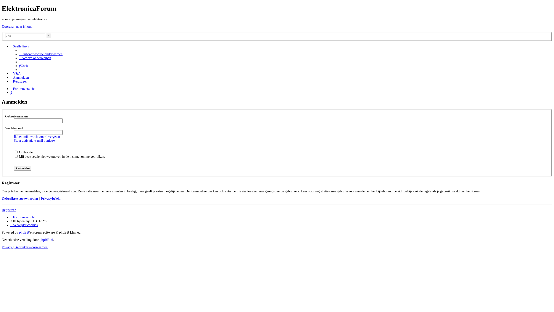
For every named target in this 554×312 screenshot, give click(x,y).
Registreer (9, 210)
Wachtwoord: (14, 128)
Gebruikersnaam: (17, 116)
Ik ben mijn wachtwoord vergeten (37, 136)
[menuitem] (41, 54)
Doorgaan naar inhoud (17, 26)
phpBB (24, 232)
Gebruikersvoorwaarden (20, 198)
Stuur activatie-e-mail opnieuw (35, 140)
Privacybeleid (51, 198)
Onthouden (26, 152)
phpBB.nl (46, 240)
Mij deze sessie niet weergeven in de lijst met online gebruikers (61, 156)
